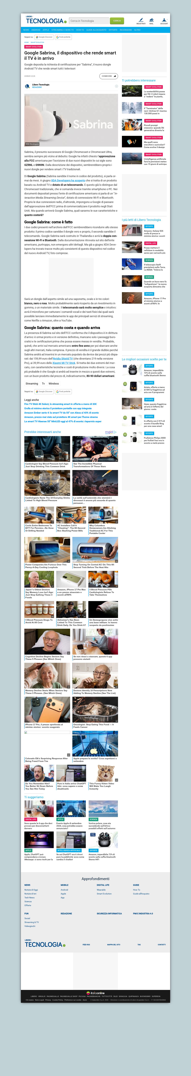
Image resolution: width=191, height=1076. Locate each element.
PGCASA (82, 996)
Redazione (66, 913)
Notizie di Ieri (30, 893)
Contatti (162, 945)
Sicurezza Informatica (109, 913)
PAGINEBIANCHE (93, 996)
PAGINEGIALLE (53, 996)
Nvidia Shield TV (63, 358)
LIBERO (34, 996)
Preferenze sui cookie (72, 1000)
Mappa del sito (113, 945)
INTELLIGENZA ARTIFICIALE (69, 850)
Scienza (28, 901)
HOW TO (80, 30)
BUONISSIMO (145, 996)
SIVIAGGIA (123, 996)
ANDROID (35, 30)
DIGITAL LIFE (31, 819)
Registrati (141, 24)
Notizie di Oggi (31, 890)
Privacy (48, 1000)
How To (136, 890)
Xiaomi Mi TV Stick (64, 362)
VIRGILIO (42, 996)
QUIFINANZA (133, 996)
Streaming (32, 383)
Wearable (101, 890)
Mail (151, 24)
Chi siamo (30, 1000)
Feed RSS (86, 945)
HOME (26, 42)
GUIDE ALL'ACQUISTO (96, 30)
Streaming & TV (31, 922)
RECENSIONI (126, 30)
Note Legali (39, 1000)
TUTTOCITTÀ (107, 996)
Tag (139, 945)
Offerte (27, 905)
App (62, 897)
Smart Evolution (104, 893)
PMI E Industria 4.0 (143, 913)
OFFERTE (113, 30)
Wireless (54, 383)
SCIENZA (93, 819)
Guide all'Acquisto (141, 893)
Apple (63, 893)
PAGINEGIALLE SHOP (68, 996)
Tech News (29, 897)
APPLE (46, 30)
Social (27, 918)
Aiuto (85, 1000)
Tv (43, 383)
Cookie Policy (57, 1000)
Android (64, 890)
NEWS (26, 30)
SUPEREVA (156, 996)
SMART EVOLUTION (37, 42)
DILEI (115, 996)
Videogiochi (29, 926)
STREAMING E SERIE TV (62, 30)
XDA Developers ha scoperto (68, 180)
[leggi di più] (116, 86)
